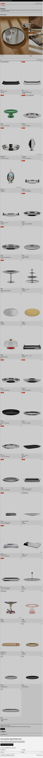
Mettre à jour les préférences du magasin (7, 755)
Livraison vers (3, 749)
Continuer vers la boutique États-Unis (7, 744)
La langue (23, 749)
